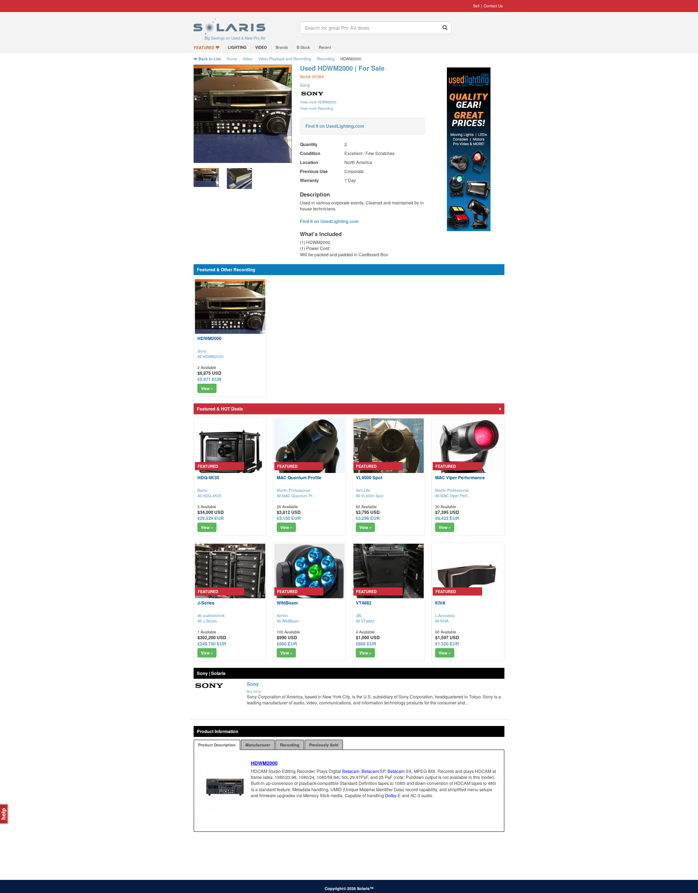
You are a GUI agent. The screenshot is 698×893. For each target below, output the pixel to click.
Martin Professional (293, 490)
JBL (359, 615)
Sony (305, 85)
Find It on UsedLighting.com (334, 126)
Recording (326, 58)
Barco (202, 490)
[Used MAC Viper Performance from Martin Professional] (468, 453)
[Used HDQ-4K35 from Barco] (230, 453)
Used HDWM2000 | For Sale (342, 68)
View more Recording (316, 108)
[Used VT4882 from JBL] (388, 579)
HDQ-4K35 (208, 477)
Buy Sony (254, 691)
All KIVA (442, 621)
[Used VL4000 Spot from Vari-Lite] (388, 453)
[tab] (217, 745)
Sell (476, 5)
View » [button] (207, 388)
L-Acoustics (445, 615)
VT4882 (363, 603)
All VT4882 (365, 621)
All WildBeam (288, 621)
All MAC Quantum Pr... (296, 495)
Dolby (390, 795)
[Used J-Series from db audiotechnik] (230, 579)
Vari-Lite (363, 490)
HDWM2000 (209, 338)
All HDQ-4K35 (209, 495)
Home (232, 58)
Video (247, 58)
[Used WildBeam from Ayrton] (309, 579)
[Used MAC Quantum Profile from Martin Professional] (309, 453)
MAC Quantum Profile (299, 477)
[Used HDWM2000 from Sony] (242, 160)
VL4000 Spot (369, 477)
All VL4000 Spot (369, 495)
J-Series (205, 603)
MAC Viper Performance (460, 477)
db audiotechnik (211, 615)
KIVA (440, 603)
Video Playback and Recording (284, 58)
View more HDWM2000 (318, 102)
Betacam (350, 771)
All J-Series (207, 621)
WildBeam (287, 603)
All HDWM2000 (210, 356)
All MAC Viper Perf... (452, 495)
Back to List (209, 58)
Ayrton (282, 615)
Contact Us (493, 5)
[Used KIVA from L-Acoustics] (468, 579)
